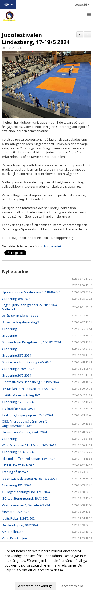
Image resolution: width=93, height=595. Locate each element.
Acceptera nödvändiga (35, 586)
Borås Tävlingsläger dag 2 (20, 322)
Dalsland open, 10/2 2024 (20, 525)
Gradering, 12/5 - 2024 (17, 402)
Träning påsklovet (15, 472)
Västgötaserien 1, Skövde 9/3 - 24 (26, 505)
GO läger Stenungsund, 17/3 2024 (26, 492)
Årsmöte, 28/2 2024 (15, 512)
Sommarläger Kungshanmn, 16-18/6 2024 (31, 342)
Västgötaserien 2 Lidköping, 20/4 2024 (29, 445)
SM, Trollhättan (13, 532)
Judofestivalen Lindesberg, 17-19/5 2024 (36, 38)
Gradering (9, 329)
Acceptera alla (72, 586)
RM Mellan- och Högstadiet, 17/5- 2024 (29, 388)
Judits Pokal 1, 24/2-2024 (19, 518)
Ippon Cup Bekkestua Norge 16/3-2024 (29, 478)
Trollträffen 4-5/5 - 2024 (18, 408)
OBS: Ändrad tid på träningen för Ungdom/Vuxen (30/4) (25, 423)
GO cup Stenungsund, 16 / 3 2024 (25, 498)
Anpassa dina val (18, 576)
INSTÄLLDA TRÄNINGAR (18, 465)
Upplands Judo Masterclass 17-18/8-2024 (31, 292)
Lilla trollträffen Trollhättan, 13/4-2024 (28, 458)
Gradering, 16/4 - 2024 (17, 452)
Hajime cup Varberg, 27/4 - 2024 (24, 432)
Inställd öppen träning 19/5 (21, 395)
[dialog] (46, 568)
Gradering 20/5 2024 (16, 375)
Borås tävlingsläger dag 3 (20, 315)
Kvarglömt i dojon (14, 538)
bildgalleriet (52, 246)
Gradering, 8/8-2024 (16, 299)
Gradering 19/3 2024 (16, 485)
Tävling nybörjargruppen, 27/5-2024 (27, 415)
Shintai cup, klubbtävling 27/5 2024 (26, 362)
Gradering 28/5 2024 (16, 355)
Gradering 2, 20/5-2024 (18, 369)
